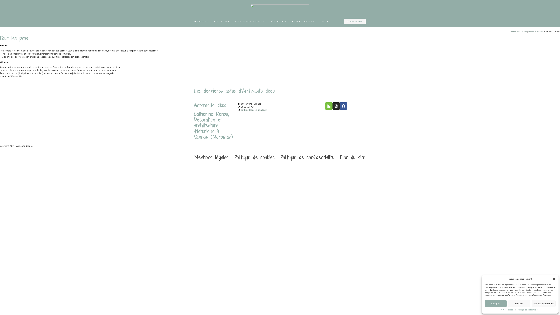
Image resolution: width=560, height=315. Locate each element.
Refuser (519, 303)
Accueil (513, 32)
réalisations (522, 32)
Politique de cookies (508, 310)
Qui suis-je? (201, 21)
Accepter (495, 303)
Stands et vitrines (535, 32)
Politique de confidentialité (528, 310)
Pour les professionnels (249, 21)
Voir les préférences (543, 303)
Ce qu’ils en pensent (304, 21)
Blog (325, 21)
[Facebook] (343, 106)
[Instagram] (336, 106)
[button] (554, 279)
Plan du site (352, 157)
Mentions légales (212, 157)
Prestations (221, 21)
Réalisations (278, 21)
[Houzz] (328, 106)
